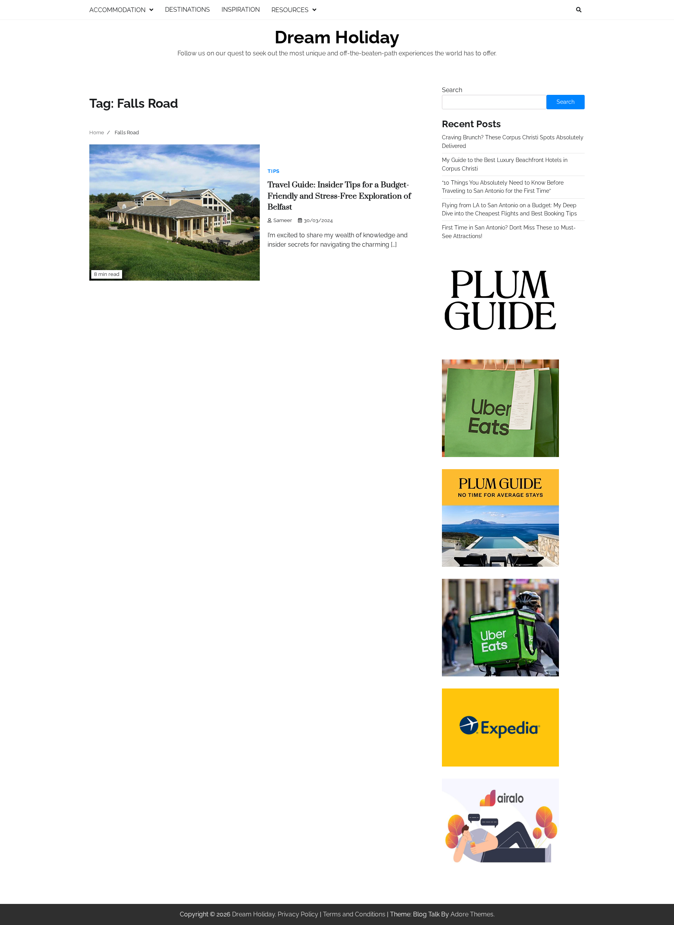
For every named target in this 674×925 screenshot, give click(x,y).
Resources (290, 10)
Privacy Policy (298, 914)
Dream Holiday (337, 37)
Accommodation (117, 10)
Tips (274, 171)
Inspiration (241, 9)
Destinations (187, 9)
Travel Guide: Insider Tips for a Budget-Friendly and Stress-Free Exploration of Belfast (339, 196)
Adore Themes (472, 914)
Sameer (282, 220)
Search (452, 90)
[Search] (579, 10)
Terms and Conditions (354, 914)
